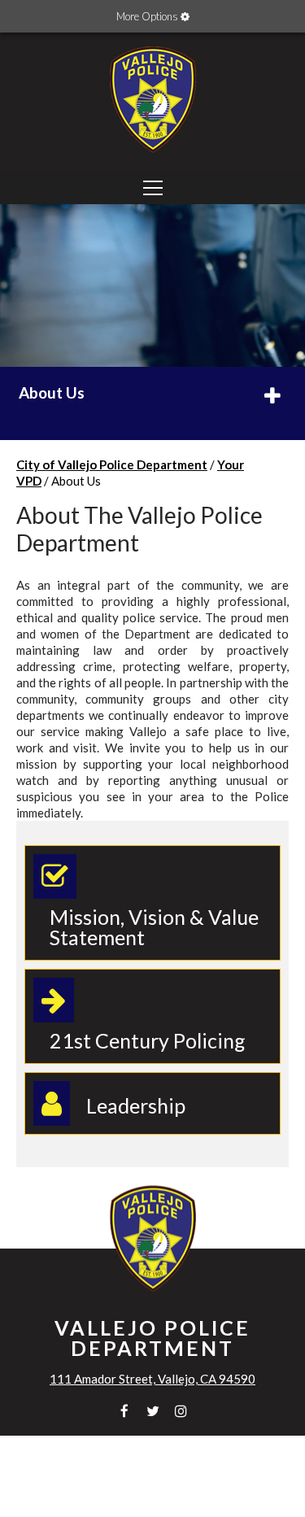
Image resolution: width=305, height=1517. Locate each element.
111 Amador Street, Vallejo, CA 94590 (152, 1378)
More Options (148, 16)
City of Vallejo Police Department (111, 464)
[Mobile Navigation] (152, 188)
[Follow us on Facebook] (124, 1411)
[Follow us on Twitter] (152, 1411)
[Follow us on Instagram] (181, 1411)
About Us (52, 392)
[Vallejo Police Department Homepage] (153, 155)
